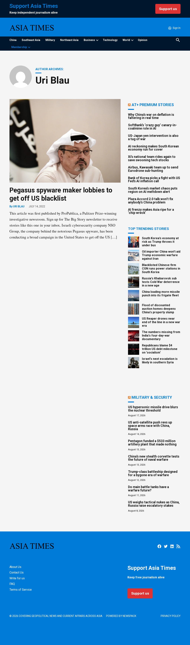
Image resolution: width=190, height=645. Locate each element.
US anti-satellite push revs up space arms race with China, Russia (150, 426)
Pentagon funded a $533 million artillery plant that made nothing (152, 442)
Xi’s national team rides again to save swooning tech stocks (152, 158)
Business (89, 40)
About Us (15, 567)
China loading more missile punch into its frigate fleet (161, 293)
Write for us (17, 578)
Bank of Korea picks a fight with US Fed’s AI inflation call (154, 179)
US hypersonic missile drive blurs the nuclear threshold (153, 408)
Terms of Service (20, 589)
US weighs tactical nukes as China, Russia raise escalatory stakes (154, 503)
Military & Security (152, 397)
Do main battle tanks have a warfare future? (148, 488)
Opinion (142, 40)
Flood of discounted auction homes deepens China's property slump (159, 308)
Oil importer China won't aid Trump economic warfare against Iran (161, 255)
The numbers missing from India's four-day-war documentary (161, 335)
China (13, 40)
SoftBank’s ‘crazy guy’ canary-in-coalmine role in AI (152, 126)
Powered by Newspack (121, 615)
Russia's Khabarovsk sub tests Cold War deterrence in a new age (161, 282)
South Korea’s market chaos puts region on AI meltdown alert (152, 190)
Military (50, 40)
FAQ (12, 584)
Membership (19, 47)
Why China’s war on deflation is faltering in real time (151, 116)
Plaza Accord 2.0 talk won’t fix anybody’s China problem (150, 200)
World (126, 40)
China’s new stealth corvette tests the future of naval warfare (153, 458)
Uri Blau (18, 206)
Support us (168, 9)
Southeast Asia (31, 40)
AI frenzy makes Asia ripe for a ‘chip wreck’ (151, 211)
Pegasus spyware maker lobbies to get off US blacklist (60, 194)
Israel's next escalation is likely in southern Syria (160, 360)
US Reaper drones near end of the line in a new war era (161, 322)
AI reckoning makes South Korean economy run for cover (153, 148)
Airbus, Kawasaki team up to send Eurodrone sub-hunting (153, 169)
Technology (110, 40)
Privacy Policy (171, 615)
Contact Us (16, 572)
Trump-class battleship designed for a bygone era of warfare (152, 473)
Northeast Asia (69, 40)
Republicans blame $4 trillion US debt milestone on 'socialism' (159, 349)
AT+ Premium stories (153, 104)
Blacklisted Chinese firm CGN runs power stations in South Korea (161, 268)
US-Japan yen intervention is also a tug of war (153, 137)
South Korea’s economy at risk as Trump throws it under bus (160, 241)
